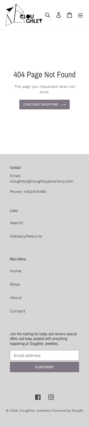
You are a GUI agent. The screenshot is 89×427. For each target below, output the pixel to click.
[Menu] (80, 15)
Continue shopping (40, 104)
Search (16, 222)
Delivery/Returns (26, 236)
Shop (15, 284)
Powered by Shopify (67, 410)
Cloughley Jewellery (35, 410)
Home (15, 271)
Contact (17, 311)
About (16, 297)
